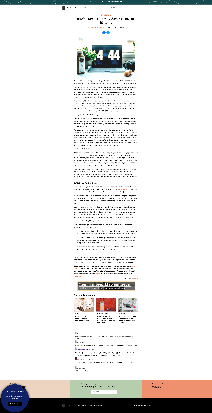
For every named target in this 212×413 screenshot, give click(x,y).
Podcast (96, 8)
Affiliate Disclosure (96, 405)
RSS (75, 405)
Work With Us (115, 8)
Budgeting (106, 15)
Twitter (98, 274)
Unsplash (135, 279)
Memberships (105, 8)
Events (77, 8)
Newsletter (84, 8)
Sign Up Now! (14, 404)
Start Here (70, 8)
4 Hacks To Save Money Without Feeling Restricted (82, 318)
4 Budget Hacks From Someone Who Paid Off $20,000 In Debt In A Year (127, 319)
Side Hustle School (123, 189)
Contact (69, 405)
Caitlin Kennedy (98, 28)
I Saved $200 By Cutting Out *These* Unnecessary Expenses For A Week (106, 319)
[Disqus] (106, 351)
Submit (119, 392)
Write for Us (158, 387)
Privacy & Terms (83, 405)
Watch (91, 8)
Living (106, 313)
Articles (123, 8)
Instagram (77, 276)
